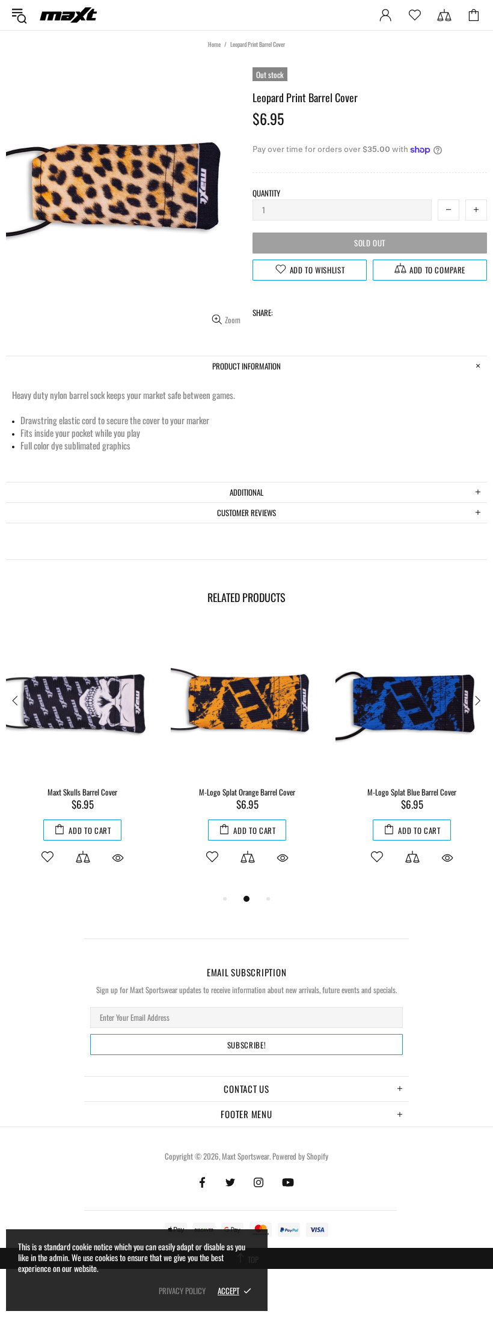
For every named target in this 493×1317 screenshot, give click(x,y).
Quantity (266, 193)
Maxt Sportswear (68, 15)
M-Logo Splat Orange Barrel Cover (247, 792)
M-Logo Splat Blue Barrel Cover (411, 792)
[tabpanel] (82, 758)
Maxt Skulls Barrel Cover (82, 792)
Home (214, 44)
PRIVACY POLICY (182, 1291)
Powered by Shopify (300, 1156)
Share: (263, 313)
